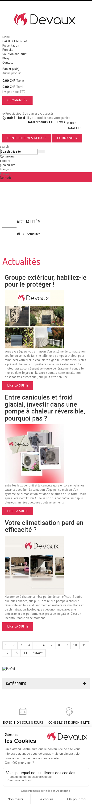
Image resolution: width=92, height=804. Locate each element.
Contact (7, 62)
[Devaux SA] (46, 19)
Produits (7, 50)
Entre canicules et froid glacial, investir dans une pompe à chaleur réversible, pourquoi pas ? (45, 408)
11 (84, 645)
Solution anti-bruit (14, 54)
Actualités (28, 221)
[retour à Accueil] (18, 234)
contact (5, 161)
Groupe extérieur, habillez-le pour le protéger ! (45, 281)
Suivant (37, 653)
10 (75, 645)
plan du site (7, 165)
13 (16, 653)
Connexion (7, 157)
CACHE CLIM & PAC (15, 41)
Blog (5, 58)
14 (25, 653)
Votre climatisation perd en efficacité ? (44, 526)
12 (6, 653)
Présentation (10, 45)
